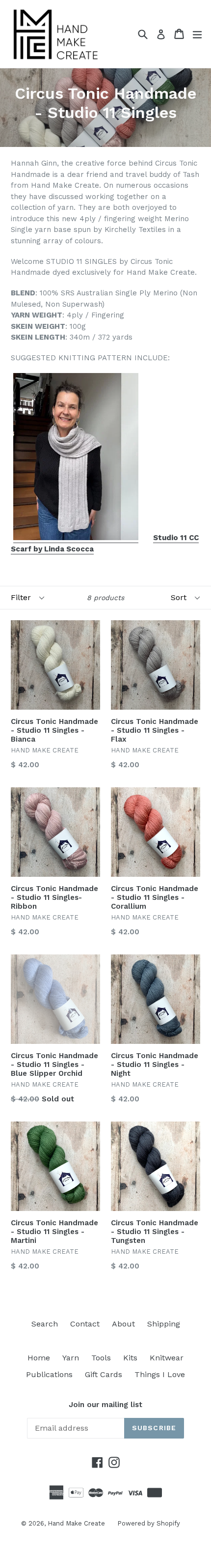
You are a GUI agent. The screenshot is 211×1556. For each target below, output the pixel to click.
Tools (101, 1357)
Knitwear (167, 1357)
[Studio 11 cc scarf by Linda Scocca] (75, 538)
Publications (49, 1374)
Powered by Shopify (148, 1523)
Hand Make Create (76, 1523)
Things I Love (159, 1374)
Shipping (163, 1323)
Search (44, 1323)
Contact (85, 1323)
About (123, 1323)
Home (38, 1357)
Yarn (70, 1357)
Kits (130, 1357)
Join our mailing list (105, 1404)
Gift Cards (103, 1374)
